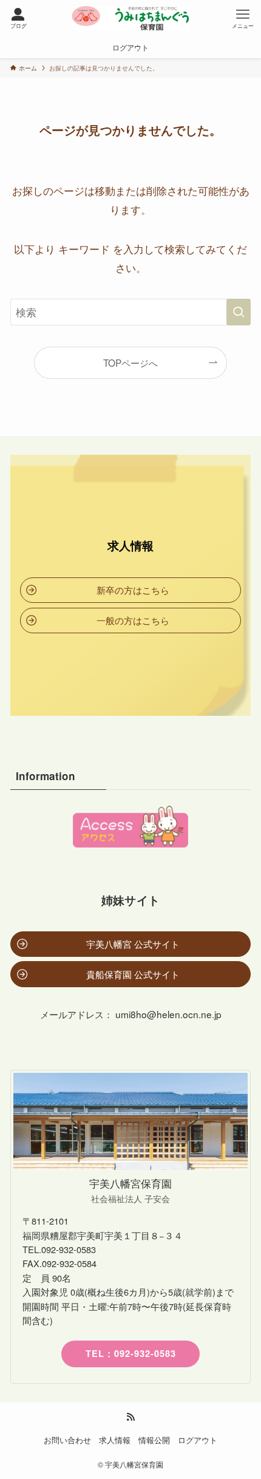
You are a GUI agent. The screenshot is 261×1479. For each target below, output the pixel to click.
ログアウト (197, 1440)
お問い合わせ (67, 1440)
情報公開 (154, 1440)
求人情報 (114, 1440)
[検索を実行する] (238, 312)
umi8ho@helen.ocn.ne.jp (168, 1014)
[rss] (130, 1417)
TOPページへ (130, 362)
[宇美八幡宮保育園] (130, 18)
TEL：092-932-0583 (131, 1353)
